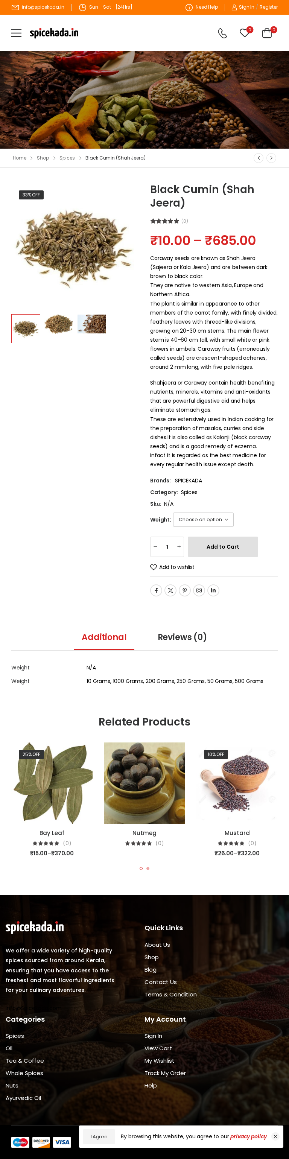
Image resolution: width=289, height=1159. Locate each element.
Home (19, 158)
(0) (184, 221)
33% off (31, 195)
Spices (67, 158)
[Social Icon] (156, 590)
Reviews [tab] (182, 637)
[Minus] (155, 547)
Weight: (160, 519)
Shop (43, 158)
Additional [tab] (104, 637)
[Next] (271, 158)
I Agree (99, 1136)
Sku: (155, 504)
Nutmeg (144, 833)
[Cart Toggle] (265, 33)
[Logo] (54, 33)
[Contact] (222, 33)
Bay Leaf (52, 833)
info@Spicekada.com (34, 1008)
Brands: (161, 480)
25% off (31, 754)
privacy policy (248, 1136)
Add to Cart (223, 547)
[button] (275, 1136)
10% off (216, 754)
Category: (164, 492)
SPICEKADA (188, 480)
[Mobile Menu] (16, 33)
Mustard (237, 833)
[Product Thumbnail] (75, 246)
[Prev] (258, 158)
